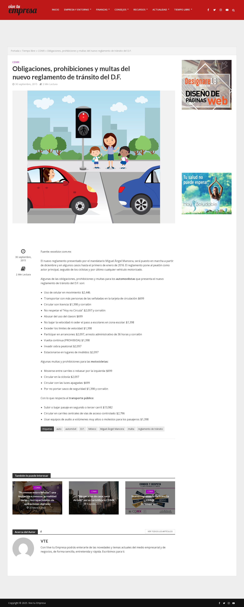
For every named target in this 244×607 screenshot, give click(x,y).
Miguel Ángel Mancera (112, 428)
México (92, 428)
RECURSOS (139, 9)
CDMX (41, 50)
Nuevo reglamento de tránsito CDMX (150, 498)
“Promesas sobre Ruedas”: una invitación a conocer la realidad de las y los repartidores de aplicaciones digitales (37, 498)
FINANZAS (101, 9)
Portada (15, 50)
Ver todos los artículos (160, 531)
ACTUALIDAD (160, 9)
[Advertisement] (122, 33)
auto (58, 428)
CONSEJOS (120, 9)
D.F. (82, 428)
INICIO (55, 9)
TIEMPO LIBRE (182, 9)
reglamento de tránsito (150, 428)
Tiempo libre (28, 50)
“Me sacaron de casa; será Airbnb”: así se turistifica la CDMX (93, 498)
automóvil (70, 428)
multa (131, 428)
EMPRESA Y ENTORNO (76, 9)
